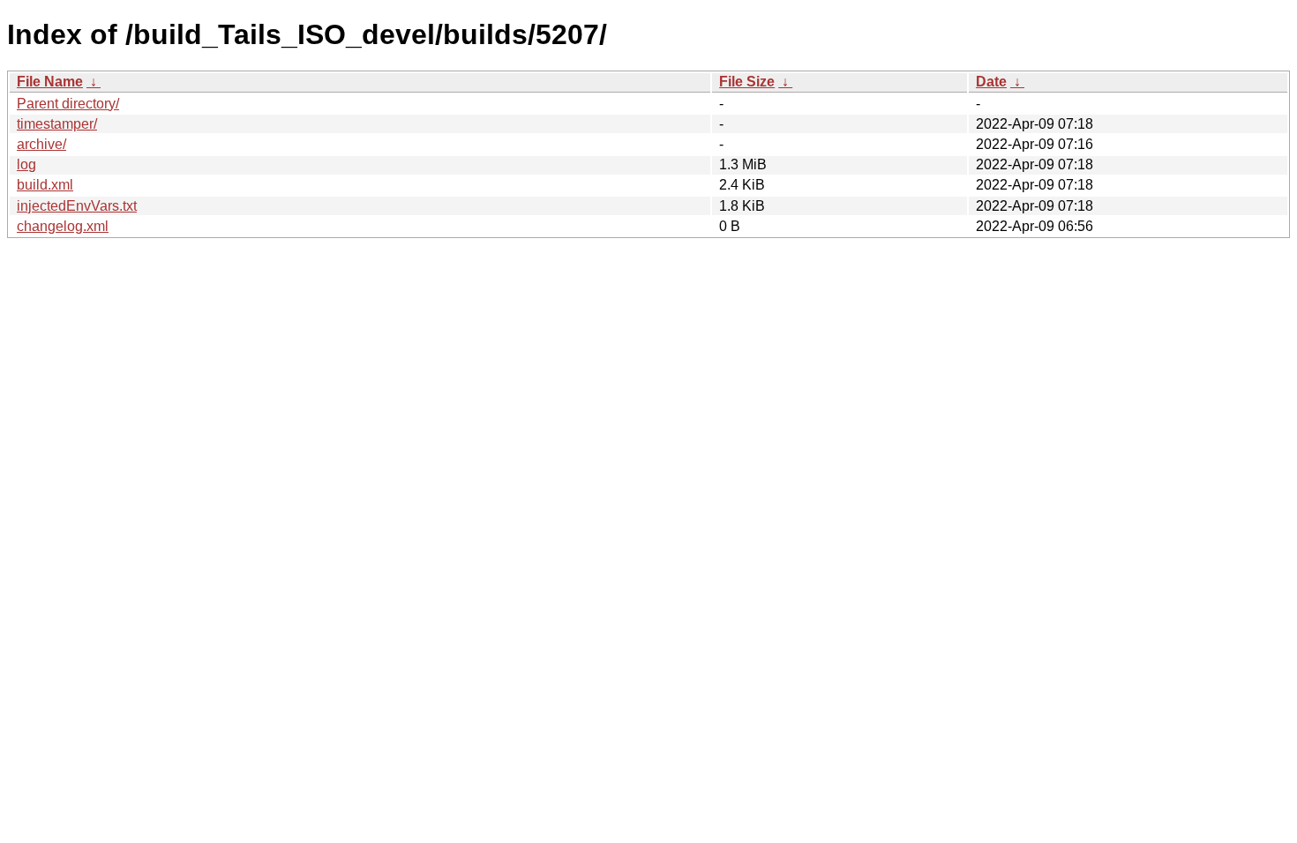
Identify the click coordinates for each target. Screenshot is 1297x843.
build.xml (45, 184)
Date (991, 81)
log (26, 164)
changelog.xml (63, 226)
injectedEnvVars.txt (77, 205)
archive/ (41, 144)
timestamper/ (57, 123)
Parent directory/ (68, 103)
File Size (747, 81)
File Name (50, 81)
